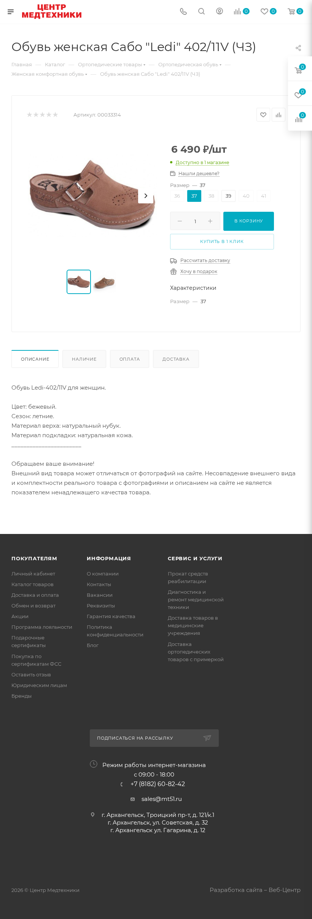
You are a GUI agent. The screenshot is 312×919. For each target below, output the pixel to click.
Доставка (175, 359)
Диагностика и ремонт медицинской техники (196, 599)
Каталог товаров (32, 584)
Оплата (129, 359)
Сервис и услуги (195, 558)
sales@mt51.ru (162, 798)
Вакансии (100, 595)
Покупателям (34, 558)
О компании (103, 574)
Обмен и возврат (33, 606)
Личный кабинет (33, 574)
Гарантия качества (111, 616)
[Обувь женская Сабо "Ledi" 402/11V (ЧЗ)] (92, 196)
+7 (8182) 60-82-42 (158, 784)
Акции (20, 616)
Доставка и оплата (35, 595)
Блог (93, 645)
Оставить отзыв (31, 674)
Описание (35, 359)
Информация (109, 558)
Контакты (99, 584)
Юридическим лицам (39, 685)
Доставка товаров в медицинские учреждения (193, 625)
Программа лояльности (41, 627)
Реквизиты (101, 606)
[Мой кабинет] (219, 12)
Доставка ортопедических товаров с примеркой (196, 651)
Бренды (21, 696)
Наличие (84, 359)
